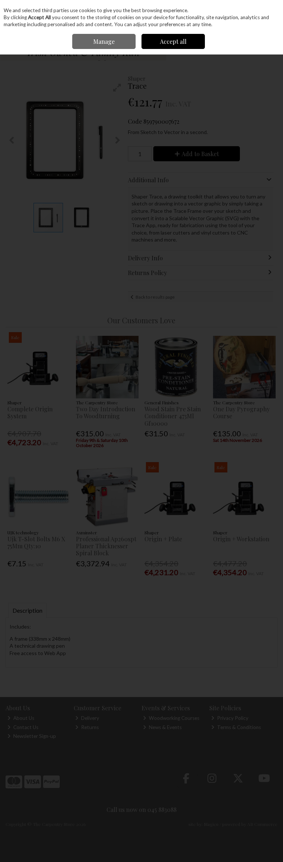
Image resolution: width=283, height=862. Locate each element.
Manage (104, 41)
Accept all (173, 41)
